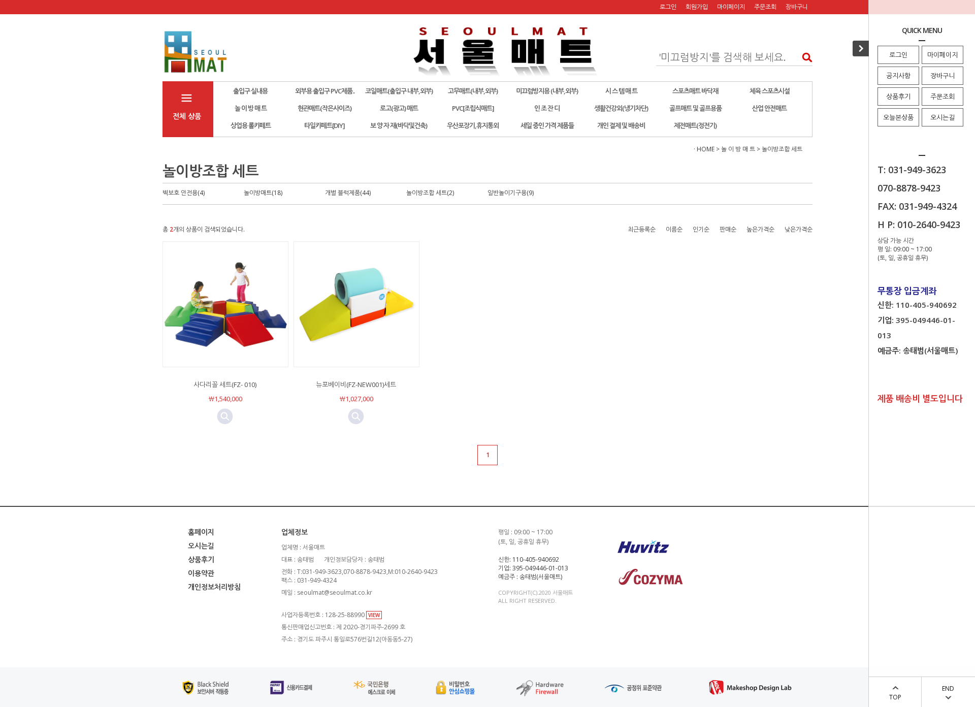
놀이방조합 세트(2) (430, 192)
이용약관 (201, 573)
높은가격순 (760, 229)
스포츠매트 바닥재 (695, 90)
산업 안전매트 (769, 108)
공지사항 (898, 75)
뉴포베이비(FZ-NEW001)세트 (356, 384)
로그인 (898, 54)
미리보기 (225, 416)
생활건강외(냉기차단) (621, 108)
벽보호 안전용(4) (183, 192)
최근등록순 (642, 229)
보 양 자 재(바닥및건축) (398, 125)
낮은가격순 (798, 229)
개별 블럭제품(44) (348, 192)
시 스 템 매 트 (621, 90)
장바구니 (942, 75)
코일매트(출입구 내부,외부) (399, 90)
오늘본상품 (898, 117)
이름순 (674, 229)
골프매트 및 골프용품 (695, 108)
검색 (804, 57)
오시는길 (942, 117)
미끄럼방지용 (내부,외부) (547, 90)
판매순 (728, 229)
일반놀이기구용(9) (511, 192)
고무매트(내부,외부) (473, 90)
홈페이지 (201, 532)
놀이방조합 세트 (782, 149)
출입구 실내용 (250, 90)
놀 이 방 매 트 (251, 108)
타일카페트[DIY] (324, 125)
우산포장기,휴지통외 (473, 125)
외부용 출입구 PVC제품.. (324, 90)
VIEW (374, 615)
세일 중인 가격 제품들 (547, 125)
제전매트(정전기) (695, 125)
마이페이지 (942, 54)
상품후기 (898, 96)
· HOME (704, 149)
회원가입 (697, 7)
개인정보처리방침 (214, 587)
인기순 (701, 229)
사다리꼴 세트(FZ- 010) (224, 384)
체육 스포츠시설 (770, 90)
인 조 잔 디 (547, 108)
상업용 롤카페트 (251, 125)
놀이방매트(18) (263, 192)
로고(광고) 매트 (399, 108)
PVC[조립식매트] (473, 108)
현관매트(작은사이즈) (324, 108)
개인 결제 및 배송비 (621, 125)
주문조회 (942, 96)
